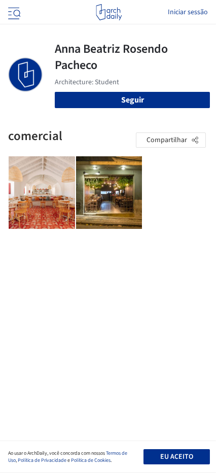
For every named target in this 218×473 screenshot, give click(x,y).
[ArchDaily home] (109, 12)
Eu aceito (176, 457)
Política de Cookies (91, 460)
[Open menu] (13, 12)
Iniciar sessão (188, 12)
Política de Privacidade (42, 460)
